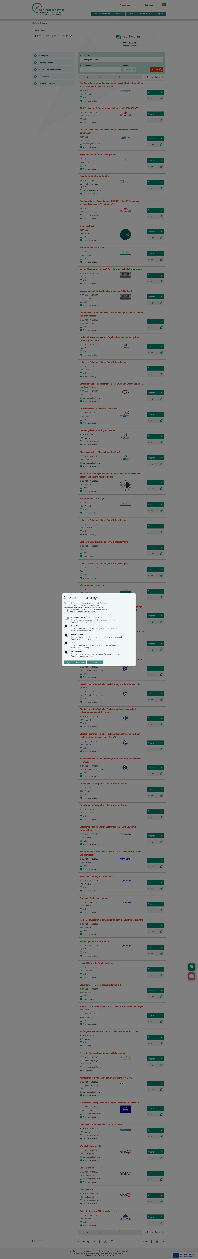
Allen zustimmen (95, 662)
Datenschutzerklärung (86, 611)
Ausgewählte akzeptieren (75, 662)
